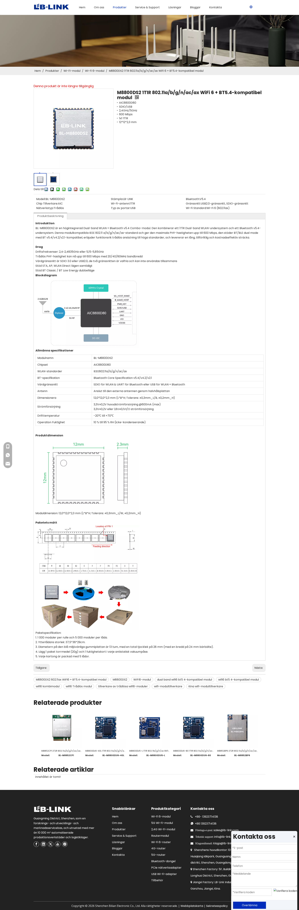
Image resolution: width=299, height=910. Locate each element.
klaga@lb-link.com (226, 843)
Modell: (41, 199)
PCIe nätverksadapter (166, 868)
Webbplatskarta (191, 906)
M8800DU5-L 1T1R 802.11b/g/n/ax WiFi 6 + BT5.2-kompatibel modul (149, 750)
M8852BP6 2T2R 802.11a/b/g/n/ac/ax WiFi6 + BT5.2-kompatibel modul (237, 750)
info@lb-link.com (225, 837)
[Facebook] (36, 844)
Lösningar (118, 842)
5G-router (158, 855)
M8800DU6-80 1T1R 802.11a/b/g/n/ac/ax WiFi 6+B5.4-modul (193, 750)
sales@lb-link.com (226, 830)
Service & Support (124, 836)
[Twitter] (50, 844)
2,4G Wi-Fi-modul (163, 829)
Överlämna (249, 905)
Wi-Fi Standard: (196, 208)
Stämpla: (117, 199)
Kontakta (118, 855)
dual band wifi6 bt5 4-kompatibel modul (184, 680)
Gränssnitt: (193, 204)
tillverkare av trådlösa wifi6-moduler (123, 686)
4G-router (158, 848)
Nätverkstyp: (45, 208)
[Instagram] (64, 844)
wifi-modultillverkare (168, 686)
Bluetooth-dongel (163, 861)
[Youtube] (57, 844)
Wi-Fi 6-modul (161, 816)
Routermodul (160, 836)
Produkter (119, 829)
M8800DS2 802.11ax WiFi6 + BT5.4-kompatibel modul (71, 680)
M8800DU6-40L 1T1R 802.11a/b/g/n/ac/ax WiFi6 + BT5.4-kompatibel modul (105, 750)
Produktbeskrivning (50, 216)
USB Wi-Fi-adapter (164, 874)
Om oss (117, 823)
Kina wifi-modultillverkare (205, 686)
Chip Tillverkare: (47, 204)
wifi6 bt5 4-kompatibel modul (238, 680)
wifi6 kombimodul (48, 686)
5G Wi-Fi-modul (162, 823)
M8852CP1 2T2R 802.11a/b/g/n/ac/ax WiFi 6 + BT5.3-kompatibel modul (61, 750)
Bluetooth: (193, 199)
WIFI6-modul (142, 680)
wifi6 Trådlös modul (79, 686)
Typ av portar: (120, 208)
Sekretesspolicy (217, 906)
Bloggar (117, 848)
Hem (115, 816)
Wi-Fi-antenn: (120, 204)
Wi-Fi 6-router (161, 842)
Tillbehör (157, 880)
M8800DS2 (120, 680)
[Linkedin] (43, 844)
